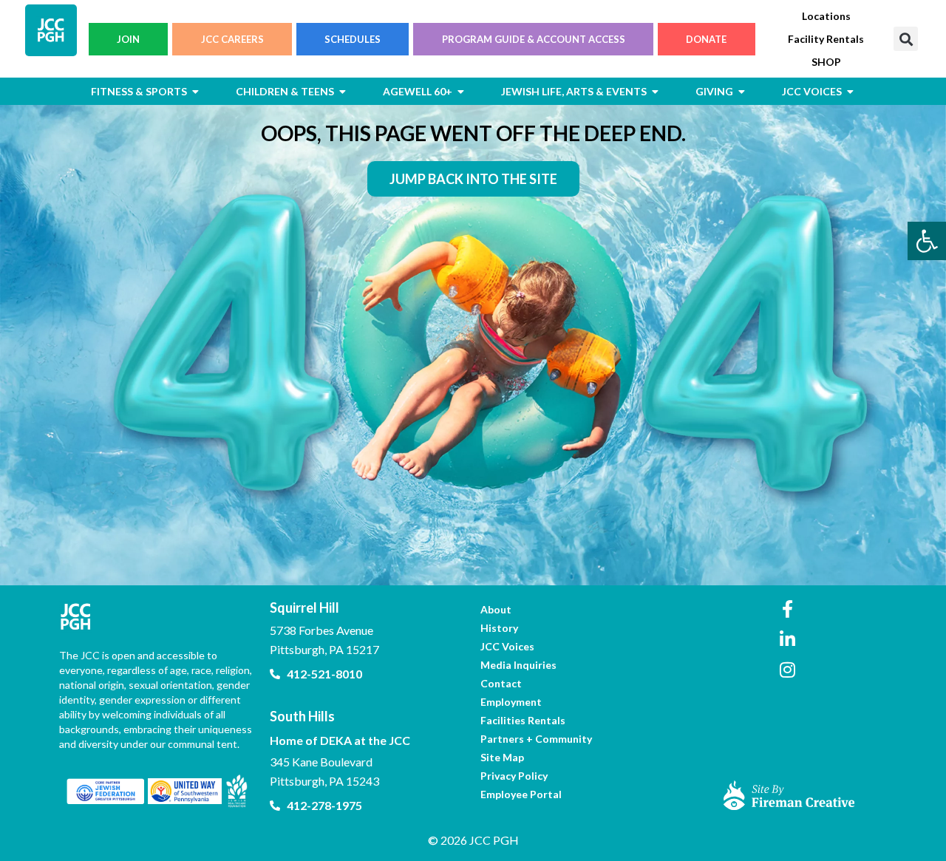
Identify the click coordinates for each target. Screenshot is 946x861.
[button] (906, 39)
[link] (927, 241)
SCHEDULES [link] (352, 39)
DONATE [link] (706, 39)
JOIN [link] (128, 39)
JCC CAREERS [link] (232, 39)
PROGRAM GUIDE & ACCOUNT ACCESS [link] (533, 39)
